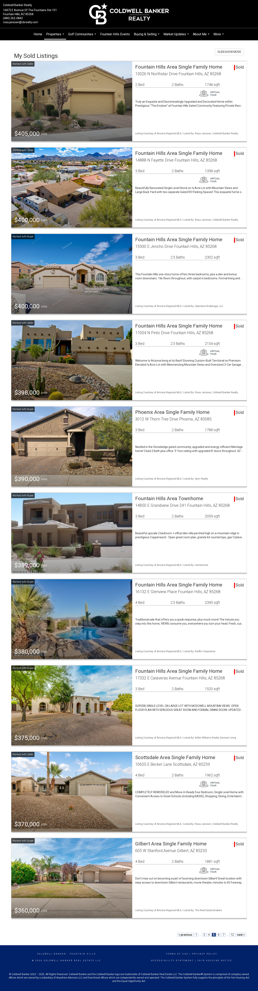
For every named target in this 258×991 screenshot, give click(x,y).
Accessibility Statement (172, 961)
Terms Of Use (177, 954)
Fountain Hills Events (115, 34)
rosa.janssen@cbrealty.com (20, 22)
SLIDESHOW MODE (229, 51)
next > (241, 934)
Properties (55, 36)
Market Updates (176, 36)
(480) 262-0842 (13, 18)
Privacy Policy (204, 954)
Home (38, 34)
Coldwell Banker (51, 954)
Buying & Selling (147, 36)
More (219, 36)
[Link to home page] (129, 14)
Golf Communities (82, 36)
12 (232, 934)
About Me (201, 36)
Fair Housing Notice (215, 961)
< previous (185, 934)
